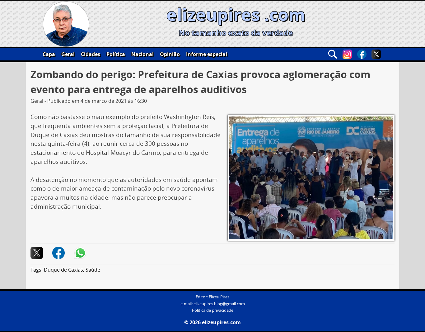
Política (115, 54)
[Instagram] (347, 54)
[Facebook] (362, 54)
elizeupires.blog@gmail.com (219, 303)
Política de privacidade (212, 310)
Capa (49, 54)
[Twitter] (376, 54)
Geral (68, 54)
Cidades (90, 54)
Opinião (170, 54)
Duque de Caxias (63, 269)
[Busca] (332, 54)
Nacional (142, 54)
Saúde (93, 269)
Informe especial (206, 54)
